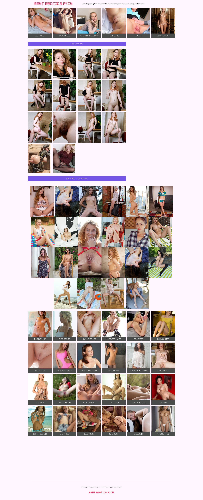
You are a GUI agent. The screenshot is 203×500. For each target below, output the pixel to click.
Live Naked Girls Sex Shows (77, 179)
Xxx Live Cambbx (77, 44)
